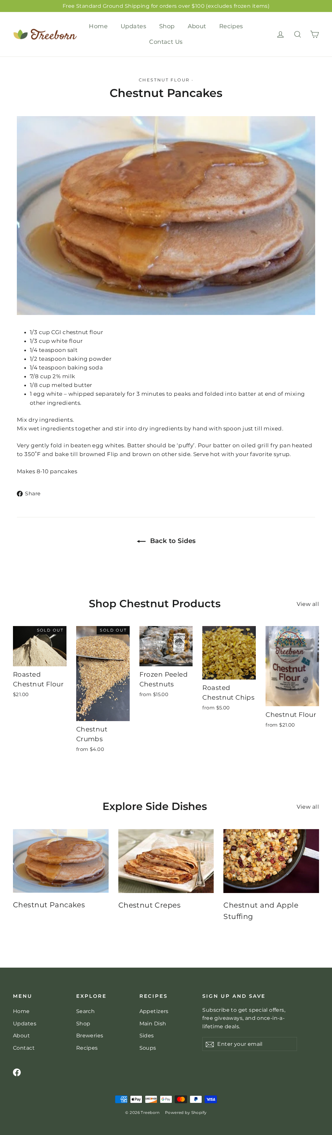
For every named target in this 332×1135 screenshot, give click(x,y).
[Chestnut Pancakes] (61, 861)
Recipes (231, 26)
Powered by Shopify (186, 1112)
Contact (24, 1048)
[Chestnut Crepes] (166, 861)
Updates (133, 26)
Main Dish (152, 1023)
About (197, 26)
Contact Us (166, 41)
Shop (167, 26)
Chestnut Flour (164, 79)
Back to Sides (172, 541)
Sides (146, 1035)
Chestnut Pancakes (49, 904)
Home (98, 26)
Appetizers (154, 1011)
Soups (147, 1048)
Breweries (89, 1035)
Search (85, 1011)
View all (308, 604)
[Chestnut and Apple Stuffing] (271, 861)
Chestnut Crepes (149, 905)
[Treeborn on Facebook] (17, 1072)
